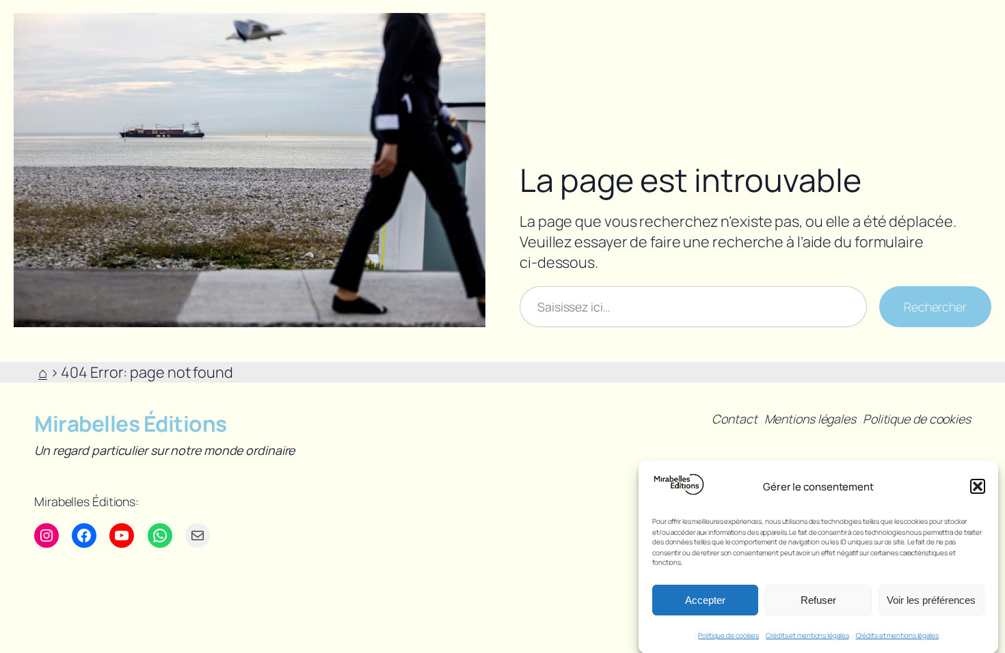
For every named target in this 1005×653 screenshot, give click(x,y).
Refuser (818, 599)
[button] (977, 486)
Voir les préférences (931, 599)
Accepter (705, 599)
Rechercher (935, 306)
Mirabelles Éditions (130, 423)
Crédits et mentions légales (807, 635)
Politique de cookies (728, 635)
